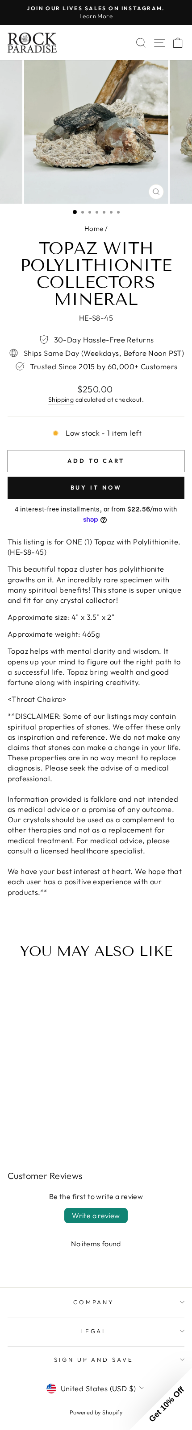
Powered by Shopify (96, 1412)
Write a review (96, 1215)
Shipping (61, 400)
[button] (160, 1399)
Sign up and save (94, 1359)
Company (94, 1302)
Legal (94, 1331)
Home (94, 228)
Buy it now (96, 487)
